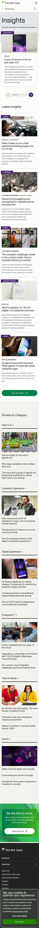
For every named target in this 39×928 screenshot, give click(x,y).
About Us (5, 871)
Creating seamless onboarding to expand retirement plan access (18, 594)
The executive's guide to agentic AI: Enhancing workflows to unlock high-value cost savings (19, 475)
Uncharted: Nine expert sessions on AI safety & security (19, 782)
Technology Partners (10, 877)
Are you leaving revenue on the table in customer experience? (17, 539)
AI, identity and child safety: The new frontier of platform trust (19, 709)
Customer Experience (10, 196)
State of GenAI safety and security (18, 769)
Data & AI (5, 140)
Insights (5, 881)
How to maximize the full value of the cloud (18, 646)
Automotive (14, 140)
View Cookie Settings (19, 915)
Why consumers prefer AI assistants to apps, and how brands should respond (18, 521)
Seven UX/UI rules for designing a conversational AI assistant (18, 603)
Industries (6, 864)
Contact (5, 888)
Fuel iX (6, 56)
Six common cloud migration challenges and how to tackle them (19, 666)
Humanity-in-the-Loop (11, 874)
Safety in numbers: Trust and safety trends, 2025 (19, 727)
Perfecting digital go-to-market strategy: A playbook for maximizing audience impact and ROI (19, 584)
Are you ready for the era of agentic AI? (15, 456)
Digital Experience (9, 360)
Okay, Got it (19, 921)
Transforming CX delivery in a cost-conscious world (19, 531)
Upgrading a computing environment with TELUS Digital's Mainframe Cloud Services (19, 656)
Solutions (6, 858)
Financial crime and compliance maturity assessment (17, 718)
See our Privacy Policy (20, 911)
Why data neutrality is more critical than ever (18, 465)
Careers (5, 884)
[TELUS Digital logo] (12, 850)
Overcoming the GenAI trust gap (17, 775)
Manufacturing (26, 196)
